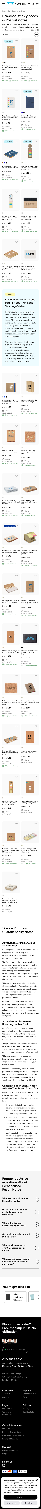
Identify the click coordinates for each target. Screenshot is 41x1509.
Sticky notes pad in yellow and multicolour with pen (10, 651)
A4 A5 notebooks (18, 1295)
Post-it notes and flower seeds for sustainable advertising (10, 117)
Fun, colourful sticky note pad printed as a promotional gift (29, 67)
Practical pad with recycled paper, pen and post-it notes (10, 401)
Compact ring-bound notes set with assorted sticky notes (29, 850)
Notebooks (6, 11)
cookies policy (15, 1492)
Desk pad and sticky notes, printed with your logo (29, 502)
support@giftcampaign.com (15, 1363)
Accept (20, 1497)
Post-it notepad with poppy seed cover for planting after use (28, 267)
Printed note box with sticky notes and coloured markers (11, 502)
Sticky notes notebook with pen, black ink (29, 752)
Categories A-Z (29, 1394)
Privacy (26, 1408)
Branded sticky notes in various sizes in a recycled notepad (30, 702)
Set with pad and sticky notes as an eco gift (29, 401)
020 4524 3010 (12, 1359)
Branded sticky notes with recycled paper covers (11, 551)
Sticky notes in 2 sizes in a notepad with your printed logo (10, 267)
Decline (29, 1503)
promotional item (13, 1043)
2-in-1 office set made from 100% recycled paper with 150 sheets (9, 900)
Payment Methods (10, 1439)
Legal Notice (7, 1408)
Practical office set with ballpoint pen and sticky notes (10, 752)
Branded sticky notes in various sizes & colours (10, 167)
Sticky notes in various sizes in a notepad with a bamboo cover (29, 217)
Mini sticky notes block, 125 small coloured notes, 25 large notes (10, 850)
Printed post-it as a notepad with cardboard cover (10, 67)
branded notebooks (13, 334)
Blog (25, 1397)
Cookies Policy (29, 1412)
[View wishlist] (37, 4)
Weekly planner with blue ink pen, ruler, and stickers (10, 601)
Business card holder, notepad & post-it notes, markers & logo (29, 602)
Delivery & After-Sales (11, 1432)
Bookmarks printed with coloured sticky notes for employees (29, 167)
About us (6, 1394)
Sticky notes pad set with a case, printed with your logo (29, 652)
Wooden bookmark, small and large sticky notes (29, 802)
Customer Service (10, 1450)
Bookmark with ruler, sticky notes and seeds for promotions (10, 217)
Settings (11, 1503)
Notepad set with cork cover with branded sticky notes (11, 702)
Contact (5, 1397)
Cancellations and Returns (13, 1435)
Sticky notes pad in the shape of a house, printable (29, 552)
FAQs (4, 1453)
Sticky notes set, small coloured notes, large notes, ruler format (9, 802)
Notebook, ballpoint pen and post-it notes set (29, 117)
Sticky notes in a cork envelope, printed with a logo (29, 451)
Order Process (8, 1428)
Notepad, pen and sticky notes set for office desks (10, 451)
